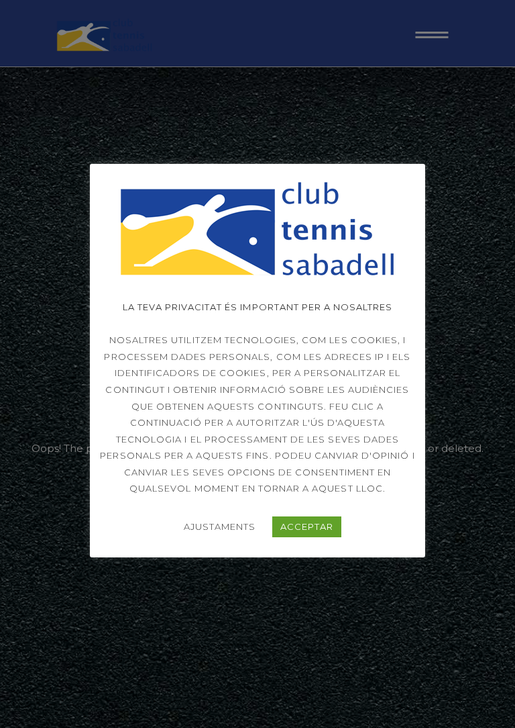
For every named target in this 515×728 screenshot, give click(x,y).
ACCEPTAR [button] (306, 526)
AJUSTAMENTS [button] (219, 526)
